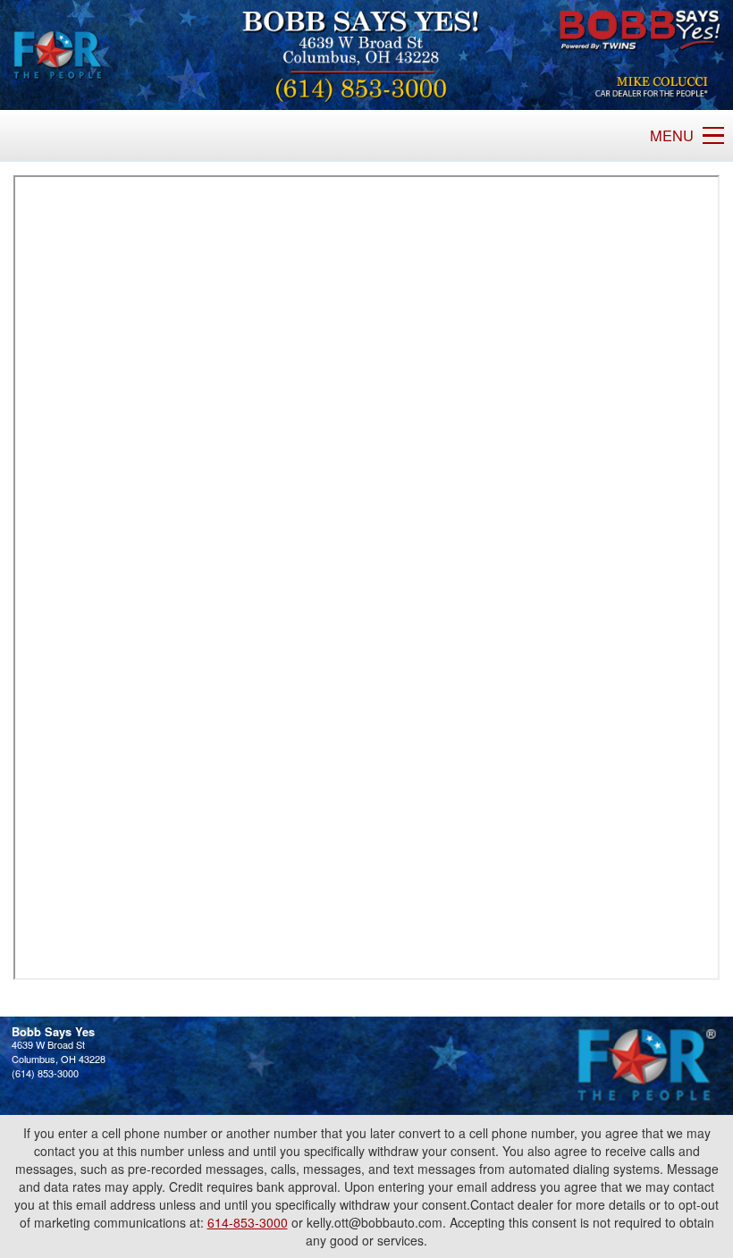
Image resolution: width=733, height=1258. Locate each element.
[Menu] (713, 136)
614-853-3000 (247, 1222)
